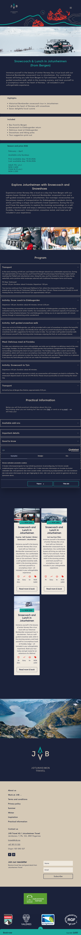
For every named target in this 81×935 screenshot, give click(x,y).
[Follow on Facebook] (9, 854)
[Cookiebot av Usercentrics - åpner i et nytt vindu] (70, 450)
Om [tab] (67, 456)
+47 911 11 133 (14, 844)
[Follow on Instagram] (13, 854)
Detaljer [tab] (40, 456)
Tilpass (39, 484)
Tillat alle (66, 484)
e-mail (65, 409)
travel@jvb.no (14, 840)
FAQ (48, 409)
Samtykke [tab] (14, 456)
